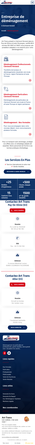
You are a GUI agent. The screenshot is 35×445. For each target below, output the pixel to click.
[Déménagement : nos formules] (6, 117)
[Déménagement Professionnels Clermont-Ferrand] (6, 59)
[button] (32, 2)
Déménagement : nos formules (17, 122)
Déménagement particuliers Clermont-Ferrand (16, 95)
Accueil (3, 31)
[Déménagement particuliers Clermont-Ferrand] (6, 89)
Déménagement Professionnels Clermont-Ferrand (17, 65)
